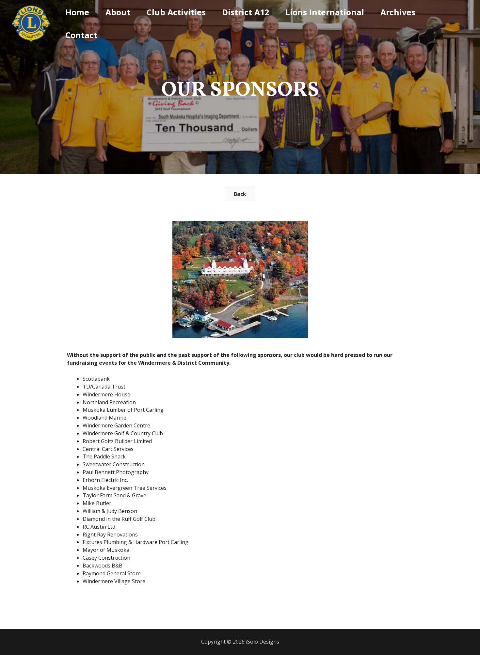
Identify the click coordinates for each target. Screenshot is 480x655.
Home (77, 12)
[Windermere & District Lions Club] (31, 22)
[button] (240, 194)
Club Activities (176, 12)
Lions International (324, 12)
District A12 (245, 12)
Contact (81, 34)
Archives (397, 12)
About (117, 12)
